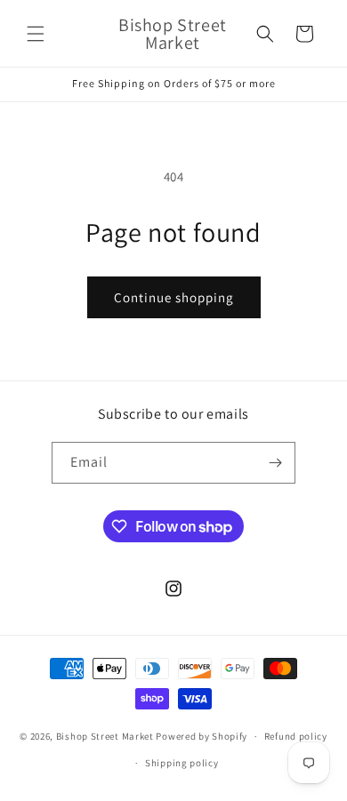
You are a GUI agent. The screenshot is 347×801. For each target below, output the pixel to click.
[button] (35, 33)
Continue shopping (174, 297)
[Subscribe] (275, 463)
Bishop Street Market (106, 736)
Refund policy (295, 736)
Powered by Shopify (201, 736)
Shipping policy (182, 763)
